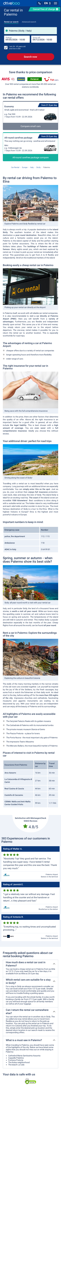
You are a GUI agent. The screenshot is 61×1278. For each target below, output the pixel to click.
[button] (39, 3)
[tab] (11, 21)
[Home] (11, 3)
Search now (30, 56)
